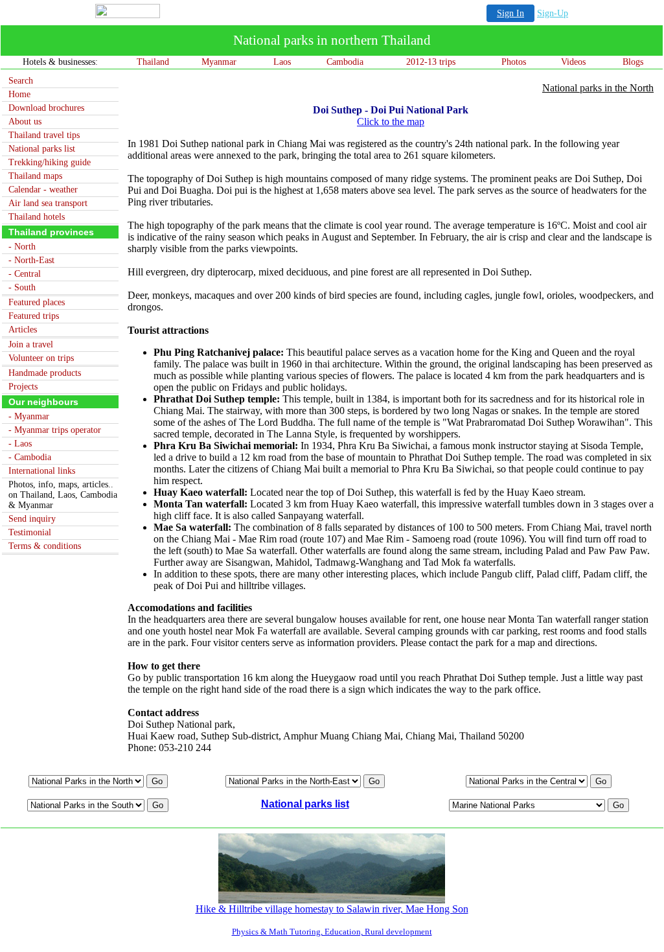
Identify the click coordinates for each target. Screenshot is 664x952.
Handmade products (44, 373)
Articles (22, 329)
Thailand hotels (36, 217)
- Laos (20, 443)
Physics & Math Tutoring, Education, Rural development (332, 931)
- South (22, 287)
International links (41, 471)
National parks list (41, 149)
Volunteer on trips (41, 358)
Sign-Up (552, 13)
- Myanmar (28, 416)
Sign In (510, 13)
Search (20, 81)
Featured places (36, 302)
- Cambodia (29, 457)
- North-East (31, 260)
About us (24, 121)
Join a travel (30, 344)
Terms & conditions (44, 546)
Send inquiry (32, 519)
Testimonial (29, 532)
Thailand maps (35, 176)
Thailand (153, 62)
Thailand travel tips (44, 135)
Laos (282, 62)
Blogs (633, 62)
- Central (24, 274)
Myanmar (218, 62)
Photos (513, 62)
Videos (573, 62)
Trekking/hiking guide (49, 162)
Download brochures (46, 108)
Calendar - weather (43, 189)
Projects (23, 386)
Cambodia (344, 62)
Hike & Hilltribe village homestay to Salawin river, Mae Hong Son (332, 908)
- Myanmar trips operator (54, 430)
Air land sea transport (47, 203)
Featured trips (33, 316)
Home (19, 94)
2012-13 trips (430, 62)
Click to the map (390, 121)
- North (22, 246)
